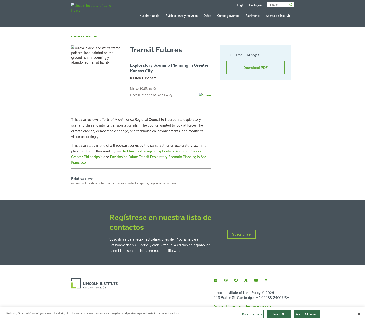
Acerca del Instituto (278, 16)
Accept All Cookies (306, 313)
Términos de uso (258, 306)
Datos (207, 16)
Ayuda (218, 306)
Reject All (278, 313)
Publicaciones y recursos (182, 16)
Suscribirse (241, 234)
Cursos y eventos (228, 16)
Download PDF (255, 67)
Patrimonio (252, 16)
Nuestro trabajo (149, 16)
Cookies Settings (252, 313)
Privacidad (234, 306)
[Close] (359, 314)
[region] (182, 314)
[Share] (205, 95)
